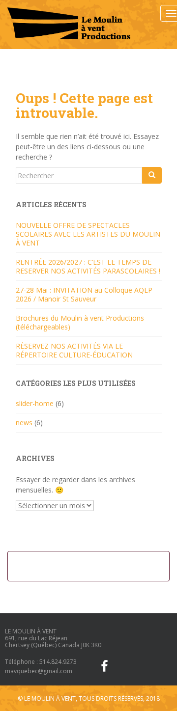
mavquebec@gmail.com (38, 671)
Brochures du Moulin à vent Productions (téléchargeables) (80, 322)
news (24, 422)
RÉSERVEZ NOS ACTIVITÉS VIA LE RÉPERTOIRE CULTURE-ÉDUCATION (74, 350)
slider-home (35, 403)
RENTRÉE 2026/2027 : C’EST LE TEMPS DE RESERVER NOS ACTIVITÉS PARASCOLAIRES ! (88, 266)
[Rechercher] (152, 175)
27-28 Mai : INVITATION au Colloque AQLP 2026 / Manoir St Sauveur (84, 294)
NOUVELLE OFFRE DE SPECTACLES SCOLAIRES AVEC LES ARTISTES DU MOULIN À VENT (88, 233)
